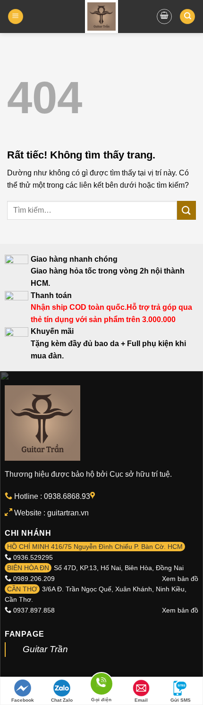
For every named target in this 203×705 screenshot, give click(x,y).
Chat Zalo (62, 700)
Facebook (22, 700)
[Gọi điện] (101, 685)
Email (141, 700)
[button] (15, 17)
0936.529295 (33, 557)
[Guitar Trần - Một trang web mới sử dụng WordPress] (101, 16)
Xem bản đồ (180, 578)
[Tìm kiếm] (187, 17)
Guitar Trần (45, 649)
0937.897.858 (34, 610)
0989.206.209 (34, 578)
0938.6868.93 (67, 496)
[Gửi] (186, 210)
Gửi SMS (180, 700)
